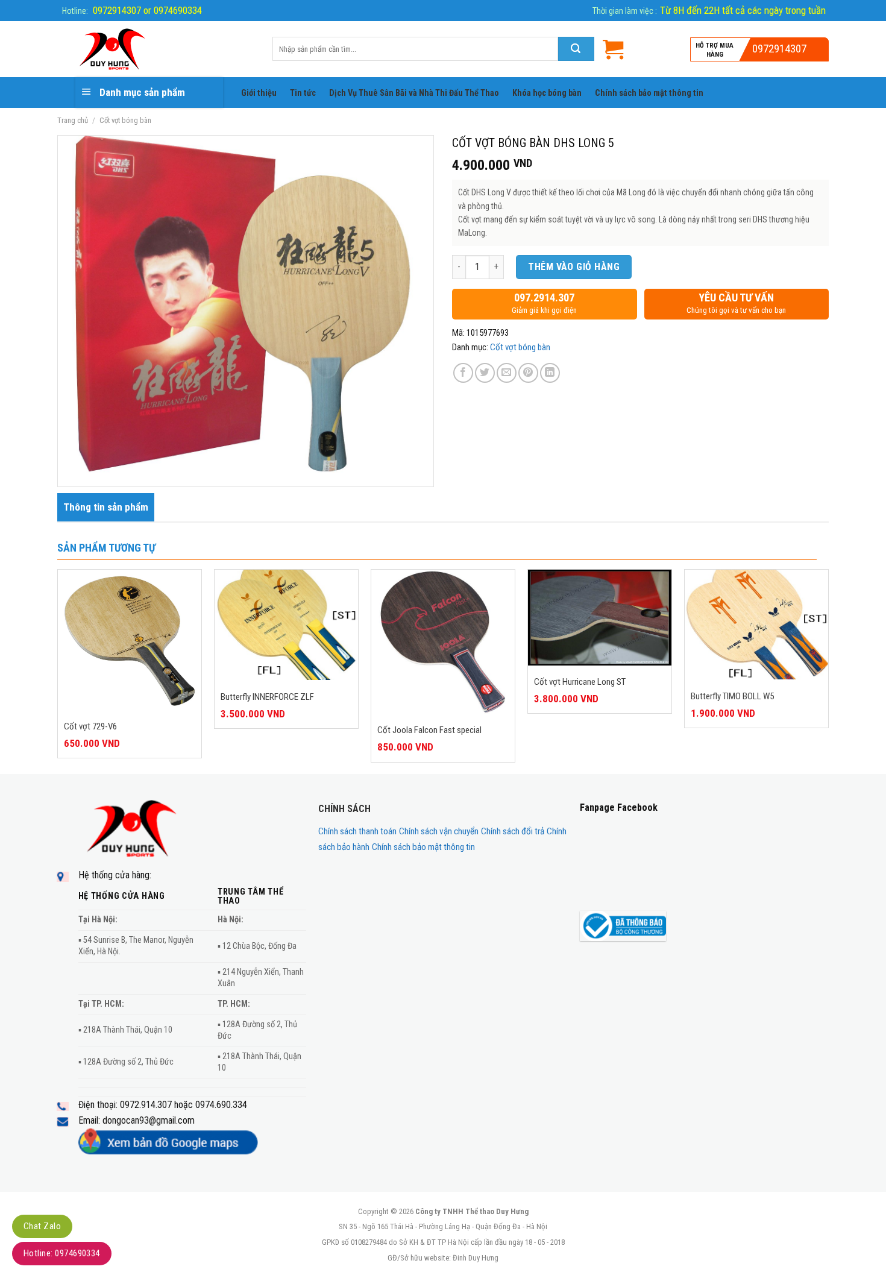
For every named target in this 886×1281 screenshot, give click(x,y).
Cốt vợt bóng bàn (125, 120)
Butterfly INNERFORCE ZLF (267, 696)
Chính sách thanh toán (357, 831)
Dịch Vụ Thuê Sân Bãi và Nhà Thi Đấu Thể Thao (414, 93)
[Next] (828, 670)
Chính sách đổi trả (512, 831)
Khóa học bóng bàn (547, 93)
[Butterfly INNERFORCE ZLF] (286, 625)
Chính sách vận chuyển (439, 831)
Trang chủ (72, 120)
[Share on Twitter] (485, 373)
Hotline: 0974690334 (62, 1253)
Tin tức (303, 93)
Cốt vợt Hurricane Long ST (580, 681)
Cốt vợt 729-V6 (90, 726)
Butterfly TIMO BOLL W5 (732, 696)
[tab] (105, 507)
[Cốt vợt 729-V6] (129, 640)
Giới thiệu (259, 93)
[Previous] (58, 670)
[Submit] (576, 49)
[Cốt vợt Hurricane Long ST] (599, 617)
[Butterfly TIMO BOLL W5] (756, 624)
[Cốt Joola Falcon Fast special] (443, 641)
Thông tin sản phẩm (105, 507)
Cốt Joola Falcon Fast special (429, 730)
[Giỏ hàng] (613, 49)
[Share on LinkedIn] (550, 373)
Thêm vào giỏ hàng (574, 266)
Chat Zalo (42, 1226)
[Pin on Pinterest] (528, 373)
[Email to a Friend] (507, 373)
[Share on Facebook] (463, 373)
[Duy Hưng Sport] (155, 49)
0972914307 (779, 48)
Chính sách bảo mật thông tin (649, 93)
